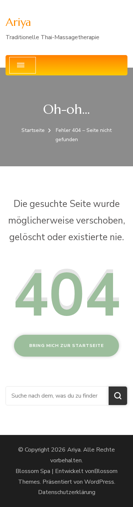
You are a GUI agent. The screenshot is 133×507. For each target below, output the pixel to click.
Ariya (18, 22)
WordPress (99, 482)
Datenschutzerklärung (66, 492)
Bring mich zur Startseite (66, 345)
